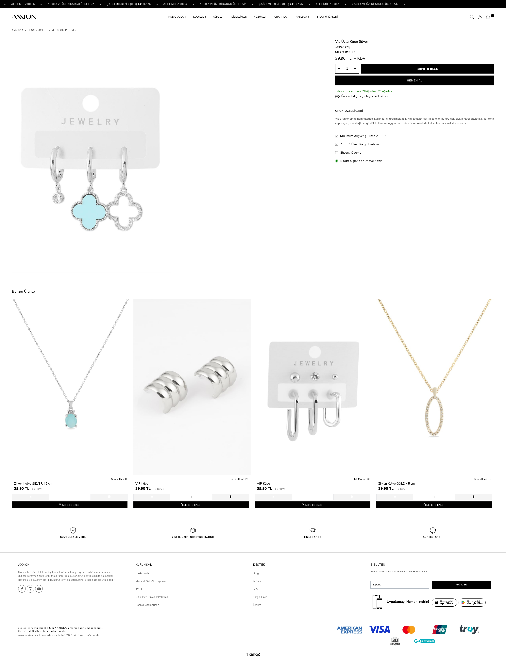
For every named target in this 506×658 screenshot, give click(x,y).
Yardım (257, 581)
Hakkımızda (142, 573)
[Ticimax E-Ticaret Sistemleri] (253, 655)
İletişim (257, 605)
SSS (255, 589)
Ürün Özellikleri (349, 111)
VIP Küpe (141, 483)
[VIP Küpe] (192, 387)
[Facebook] (22, 589)
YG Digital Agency (78, 635)
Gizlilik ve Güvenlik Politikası (152, 597)
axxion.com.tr (27, 628)
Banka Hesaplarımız (147, 605)
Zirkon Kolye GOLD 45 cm (396, 483)
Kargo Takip (260, 597)
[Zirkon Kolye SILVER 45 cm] (70, 387)
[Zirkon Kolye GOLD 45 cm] (435, 387)
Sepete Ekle (70, 505)
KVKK (139, 589)
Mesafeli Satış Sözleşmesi (151, 581)
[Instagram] (30, 589)
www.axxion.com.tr (30, 635)
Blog (256, 573)
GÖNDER (461, 584)
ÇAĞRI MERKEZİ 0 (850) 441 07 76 (113, 4)
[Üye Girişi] (480, 17)
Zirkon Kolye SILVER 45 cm (33, 483)
